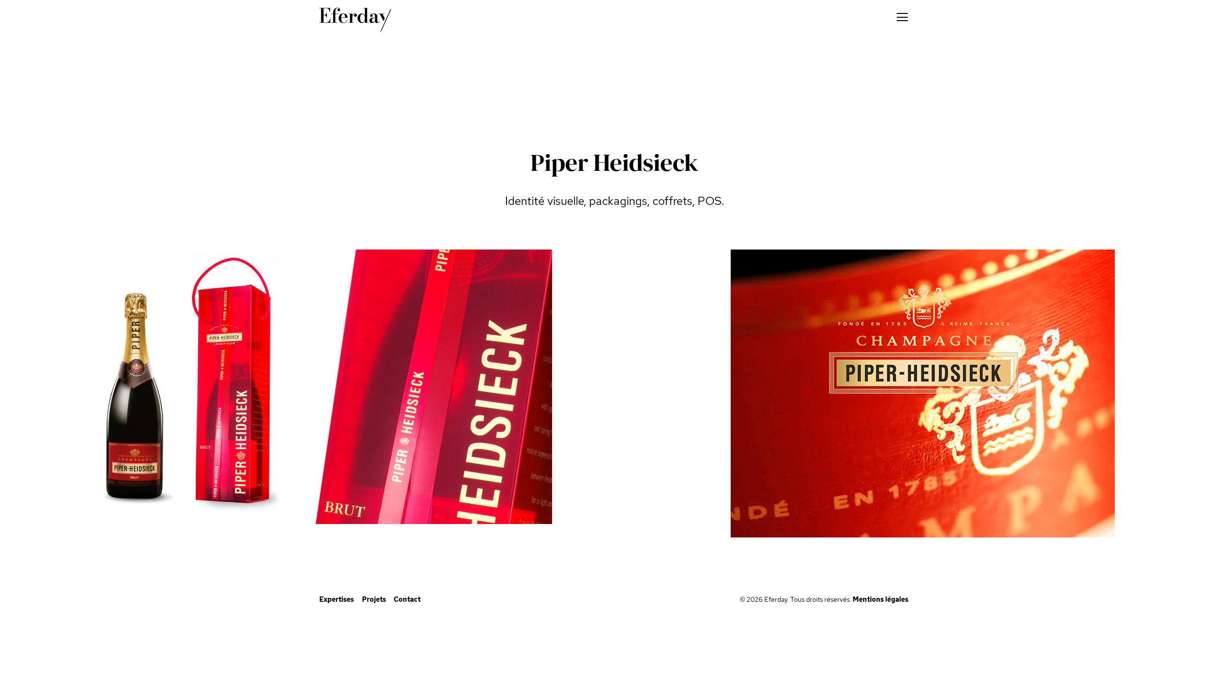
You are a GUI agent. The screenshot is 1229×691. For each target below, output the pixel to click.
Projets (374, 599)
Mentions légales (880, 599)
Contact (407, 599)
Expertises (336, 599)
